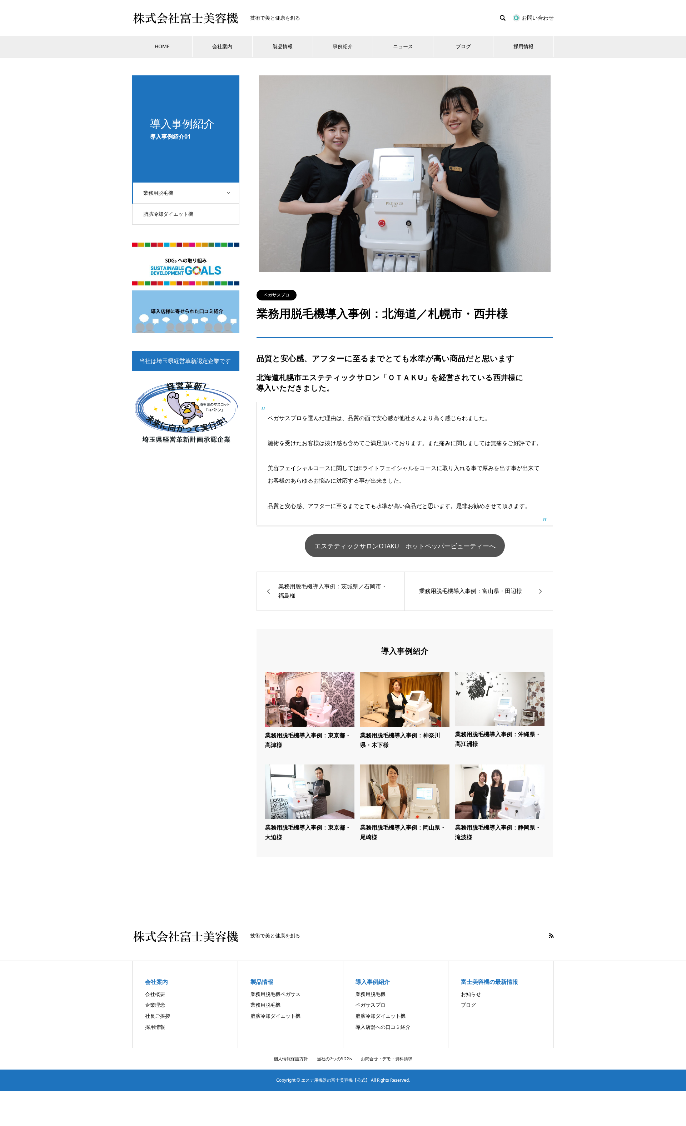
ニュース (403, 46)
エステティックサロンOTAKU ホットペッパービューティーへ (405, 546)
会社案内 (222, 46)
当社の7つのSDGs (334, 1059)
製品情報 (283, 46)
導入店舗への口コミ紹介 (383, 1026)
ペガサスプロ (276, 295)
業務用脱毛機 (158, 192)
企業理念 (155, 1004)
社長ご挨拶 (157, 1015)
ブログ (463, 46)
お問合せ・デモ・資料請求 (386, 1059)
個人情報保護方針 (291, 1059)
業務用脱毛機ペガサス (275, 994)
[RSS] (551, 935)
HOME (162, 46)
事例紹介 (343, 46)
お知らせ (471, 994)
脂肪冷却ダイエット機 (168, 213)
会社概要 (155, 994)
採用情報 (523, 46)
